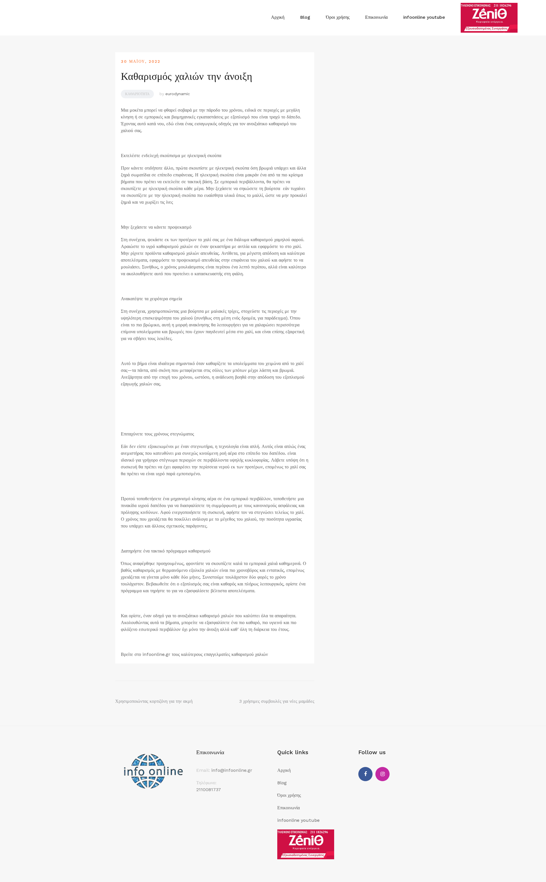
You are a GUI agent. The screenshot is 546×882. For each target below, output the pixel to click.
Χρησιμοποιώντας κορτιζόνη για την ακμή (154, 701)
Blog (305, 17)
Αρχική (277, 17)
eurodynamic (178, 93)
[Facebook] (365, 774)
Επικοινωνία (376, 17)
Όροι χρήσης (337, 17)
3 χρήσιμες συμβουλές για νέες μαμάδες (276, 701)
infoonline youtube (424, 17)
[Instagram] (382, 774)
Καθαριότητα (137, 94)
